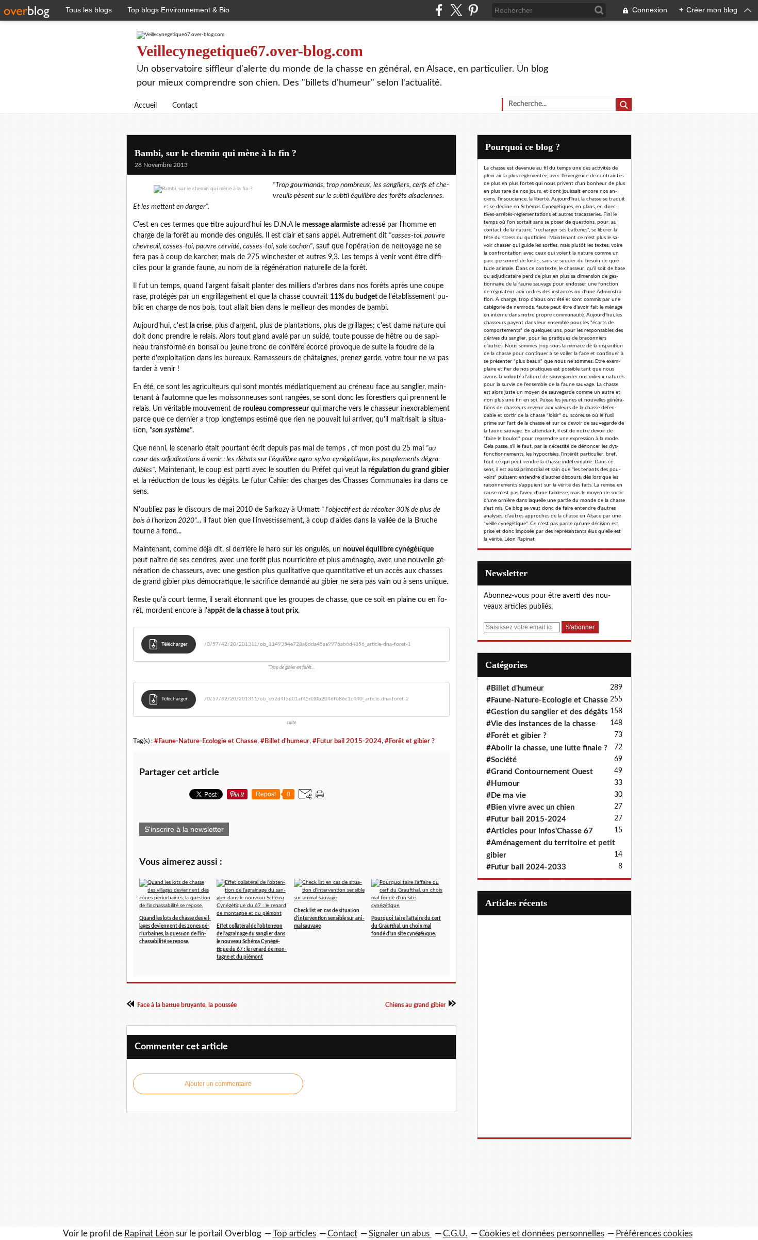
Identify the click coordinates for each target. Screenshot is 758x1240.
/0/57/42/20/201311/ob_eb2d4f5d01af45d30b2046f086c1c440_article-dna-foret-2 (306, 698)
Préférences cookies (654, 1233)
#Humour (503, 783)
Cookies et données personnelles (541, 1233)
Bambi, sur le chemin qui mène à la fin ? (215, 153)
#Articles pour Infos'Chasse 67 (539, 831)
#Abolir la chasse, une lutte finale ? (546, 748)
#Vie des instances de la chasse (541, 724)
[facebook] (439, 10)
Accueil (145, 105)
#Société (501, 760)
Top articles (294, 1233)
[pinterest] (473, 10)
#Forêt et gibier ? (410, 741)
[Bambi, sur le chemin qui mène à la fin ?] (203, 189)
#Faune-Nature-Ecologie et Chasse (205, 741)
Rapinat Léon (149, 1233)
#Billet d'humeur (284, 741)
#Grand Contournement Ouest (539, 772)
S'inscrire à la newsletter (184, 829)
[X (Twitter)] (456, 10)
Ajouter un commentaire (218, 1083)
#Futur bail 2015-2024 (347, 741)
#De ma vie (506, 795)
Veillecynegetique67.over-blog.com (250, 50)
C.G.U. (455, 1233)
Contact (184, 105)
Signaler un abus (400, 1233)
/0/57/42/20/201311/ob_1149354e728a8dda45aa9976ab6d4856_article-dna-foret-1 (307, 644)
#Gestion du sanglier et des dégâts (547, 712)
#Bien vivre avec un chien (530, 807)
